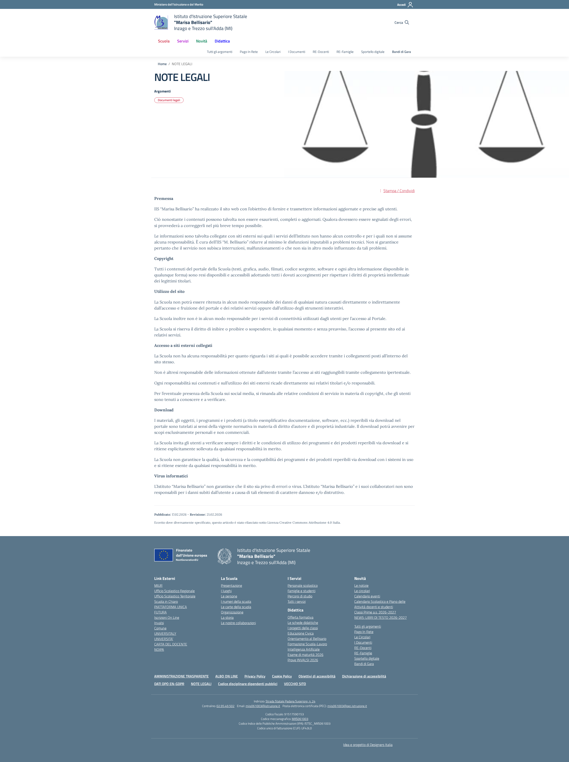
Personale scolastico (303, 585)
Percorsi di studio (300, 596)
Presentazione (231, 585)
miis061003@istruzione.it (263, 706)
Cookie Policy (282, 676)
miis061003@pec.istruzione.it (347, 706)
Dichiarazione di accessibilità (364, 676)
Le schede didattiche (303, 622)
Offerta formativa (300, 617)
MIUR (158, 585)
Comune (160, 628)
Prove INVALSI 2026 (303, 660)
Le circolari (362, 590)
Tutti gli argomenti (219, 51)
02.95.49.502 (225, 706)
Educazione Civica (301, 633)
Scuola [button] (164, 41)
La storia (227, 617)
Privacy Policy (254, 676)
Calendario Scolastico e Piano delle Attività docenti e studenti (379, 604)
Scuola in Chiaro (166, 601)
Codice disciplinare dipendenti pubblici (247, 683)
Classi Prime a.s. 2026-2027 (375, 612)
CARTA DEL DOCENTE (170, 644)
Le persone (229, 596)
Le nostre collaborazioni (238, 622)
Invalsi (159, 622)
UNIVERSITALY (165, 633)
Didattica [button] (222, 41)
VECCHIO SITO (295, 683)
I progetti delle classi (303, 628)
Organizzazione (232, 612)
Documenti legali (169, 100)
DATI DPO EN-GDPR (169, 683)
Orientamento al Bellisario (307, 638)
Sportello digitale (373, 51)
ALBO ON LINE (226, 676)
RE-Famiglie (345, 51)
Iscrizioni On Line (166, 617)
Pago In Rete (249, 51)
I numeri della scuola (236, 601)
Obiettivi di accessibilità (317, 676)
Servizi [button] (182, 41)
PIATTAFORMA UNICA (170, 606)
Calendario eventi (367, 596)
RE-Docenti (321, 51)
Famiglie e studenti (301, 590)
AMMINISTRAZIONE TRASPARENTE (181, 676)
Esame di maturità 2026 (305, 654)
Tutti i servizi (297, 601)
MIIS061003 (300, 718)
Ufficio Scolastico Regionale (174, 590)
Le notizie (361, 585)
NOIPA (159, 649)
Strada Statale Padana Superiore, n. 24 (290, 701)
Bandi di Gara (401, 51)
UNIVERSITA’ (163, 638)
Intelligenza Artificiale (304, 649)
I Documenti (296, 51)
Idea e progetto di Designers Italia (368, 744)
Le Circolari (272, 51)
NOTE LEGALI (201, 683)
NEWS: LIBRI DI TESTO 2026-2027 (380, 617)
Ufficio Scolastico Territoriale (174, 596)
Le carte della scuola (236, 606)
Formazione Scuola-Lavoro (307, 644)
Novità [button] (201, 41)
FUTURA (160, 612)
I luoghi (226, 590)
